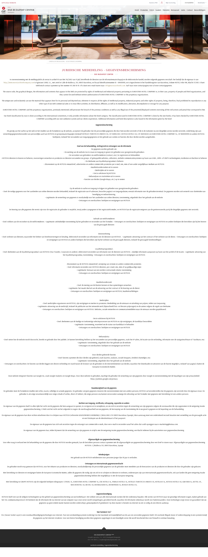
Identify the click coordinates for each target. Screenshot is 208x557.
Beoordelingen (199, 10)
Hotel (137, 10)
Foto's (152, 10)
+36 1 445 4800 (92, 540)
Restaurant (175, 10)
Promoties (144, 10)
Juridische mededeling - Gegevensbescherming (104, 545)
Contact (190, 10)
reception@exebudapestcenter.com (109, 540)
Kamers (158, 10)
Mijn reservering (171, 3)
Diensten (166, 10)
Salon (183, 10)
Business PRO (153, 3)
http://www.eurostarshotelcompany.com (19, 82)
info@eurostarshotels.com (115, 85)
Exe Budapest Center (104, 535)
